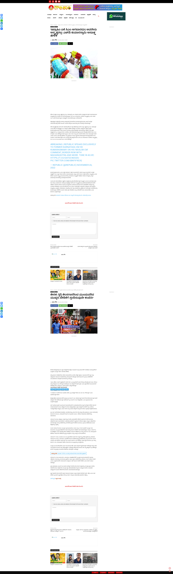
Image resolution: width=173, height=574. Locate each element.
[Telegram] (56, 1)
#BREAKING (56, 144)
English (95, 572)
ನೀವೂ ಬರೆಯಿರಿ (111, 572)
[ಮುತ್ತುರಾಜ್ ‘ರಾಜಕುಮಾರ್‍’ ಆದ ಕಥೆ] (57, 275)
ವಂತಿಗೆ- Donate (119, 572)
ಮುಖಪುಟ (55, 24)
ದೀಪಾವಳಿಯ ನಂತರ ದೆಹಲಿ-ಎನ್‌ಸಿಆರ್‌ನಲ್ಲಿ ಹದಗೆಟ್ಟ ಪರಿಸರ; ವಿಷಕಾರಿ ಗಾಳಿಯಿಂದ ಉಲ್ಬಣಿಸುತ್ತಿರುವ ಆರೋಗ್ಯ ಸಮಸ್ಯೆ (90, 282)
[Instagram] (53, 1)
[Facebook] (50, 1)
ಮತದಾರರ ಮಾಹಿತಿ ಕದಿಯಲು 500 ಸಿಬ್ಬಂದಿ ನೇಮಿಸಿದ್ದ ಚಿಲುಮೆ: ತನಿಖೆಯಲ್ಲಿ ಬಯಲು (73, 195)
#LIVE (91, 155)
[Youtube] (59, 1)
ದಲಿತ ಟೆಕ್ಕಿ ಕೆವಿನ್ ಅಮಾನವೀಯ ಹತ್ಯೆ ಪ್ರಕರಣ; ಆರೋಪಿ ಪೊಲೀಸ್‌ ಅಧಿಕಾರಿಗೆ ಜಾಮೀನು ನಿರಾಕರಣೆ (73, 282)
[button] (98, 16)
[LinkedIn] (1, 23)
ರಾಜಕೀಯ (56, 26)
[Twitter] (1, 17)
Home (51, 24)
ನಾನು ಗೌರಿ (54, 40)
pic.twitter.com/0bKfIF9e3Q (66, 160)
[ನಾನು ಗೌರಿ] (56, 257)
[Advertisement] (73, 90)
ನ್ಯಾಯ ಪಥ (53, 272)
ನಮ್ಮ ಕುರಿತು (103, 572)
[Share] (1, 28)
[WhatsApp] (1, 20)
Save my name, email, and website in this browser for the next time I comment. (70, 220)
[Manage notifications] (170, 571)
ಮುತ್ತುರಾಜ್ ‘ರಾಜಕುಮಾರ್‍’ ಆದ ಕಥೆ (56, 281)
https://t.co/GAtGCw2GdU (64, 158)
